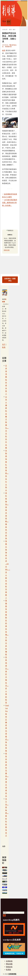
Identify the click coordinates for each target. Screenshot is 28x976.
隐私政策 (9, 967)
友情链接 (9, 961)
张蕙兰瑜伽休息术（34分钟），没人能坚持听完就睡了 (7, 569)
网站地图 (9, 964)
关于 (3, 344)
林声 (3, 50)
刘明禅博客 (12, 974)
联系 (3, 347)
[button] (4, 22)
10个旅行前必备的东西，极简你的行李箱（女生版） (9, 202)
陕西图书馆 (8, 46)
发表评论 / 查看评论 (10, 280)
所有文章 (7, 250)
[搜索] (4, 915)
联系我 (8, 969)
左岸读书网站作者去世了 (6, 380)
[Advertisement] (10, 217)
